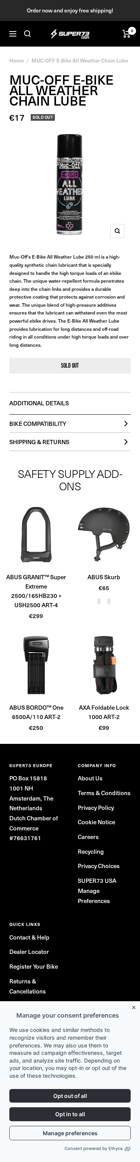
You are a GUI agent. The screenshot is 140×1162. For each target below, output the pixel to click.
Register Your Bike (33, 966)
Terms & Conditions (104, 793)
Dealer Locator (29, 951)
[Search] (27, 33)
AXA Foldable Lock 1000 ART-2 (104, 712)
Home (16, 60)
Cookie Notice (96, 822)
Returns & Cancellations (27, 986)
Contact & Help (29, 937)
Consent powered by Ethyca (93, 1148)
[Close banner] (135, 1006)
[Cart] (126, 34)
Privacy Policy (96, 807)
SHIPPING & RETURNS (39, 442)
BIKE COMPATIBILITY (37, 423)
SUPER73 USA (97, 880)
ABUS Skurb (104, 577)
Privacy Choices (99, 866)
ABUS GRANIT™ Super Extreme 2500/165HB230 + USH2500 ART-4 (36, 591)
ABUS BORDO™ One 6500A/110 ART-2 (36, 712)
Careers (88, 836)
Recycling (91, 851)
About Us (90, 778)
